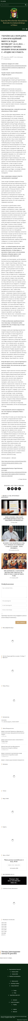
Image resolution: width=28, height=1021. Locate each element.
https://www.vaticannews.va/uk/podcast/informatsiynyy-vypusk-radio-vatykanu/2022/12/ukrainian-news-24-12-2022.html (14, 474)
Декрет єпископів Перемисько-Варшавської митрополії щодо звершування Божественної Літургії (12, 733)
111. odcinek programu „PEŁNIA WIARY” (10, 721)
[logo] (14, 13)
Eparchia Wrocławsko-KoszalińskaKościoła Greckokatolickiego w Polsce (14, 23)
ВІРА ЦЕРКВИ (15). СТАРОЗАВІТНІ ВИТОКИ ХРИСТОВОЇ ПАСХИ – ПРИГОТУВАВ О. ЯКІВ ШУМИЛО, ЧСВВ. (14, 573)
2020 (2, 933)
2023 (2, 928)
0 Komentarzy (7, 59)
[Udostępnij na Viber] (15, 488)
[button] (23, 28)
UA (3, 1)
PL (1, 1)
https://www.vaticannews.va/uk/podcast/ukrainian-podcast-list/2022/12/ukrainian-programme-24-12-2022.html (14, 67)
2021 (2, 931)
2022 (2, 929)
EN (5, 1)
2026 (2, 922)
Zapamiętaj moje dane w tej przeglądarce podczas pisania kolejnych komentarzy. (14, 616)
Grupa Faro (25, 1019)
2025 (2, 924)
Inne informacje (18, 57)
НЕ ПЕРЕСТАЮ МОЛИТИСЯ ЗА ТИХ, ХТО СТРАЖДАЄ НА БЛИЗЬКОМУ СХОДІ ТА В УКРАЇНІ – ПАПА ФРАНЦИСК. (14, 545)
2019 (2, 935)
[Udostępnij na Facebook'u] (12, 488)
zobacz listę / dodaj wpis (14, 865)
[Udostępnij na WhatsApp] (19, 488)
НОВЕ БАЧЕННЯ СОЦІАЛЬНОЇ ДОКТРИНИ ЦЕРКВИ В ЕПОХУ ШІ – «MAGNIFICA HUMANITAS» (14, 518)
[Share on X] (8, 488)
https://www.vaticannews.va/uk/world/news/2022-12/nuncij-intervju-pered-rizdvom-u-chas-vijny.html (13, 463)
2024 (2, 926)
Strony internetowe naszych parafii (10, 953)
